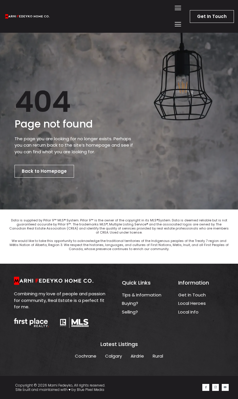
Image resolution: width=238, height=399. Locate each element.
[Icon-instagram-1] (215, 387)
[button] (178, 8)
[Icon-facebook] (205, 387)
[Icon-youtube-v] (225, 387)
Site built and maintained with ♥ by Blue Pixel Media (59, 389)
